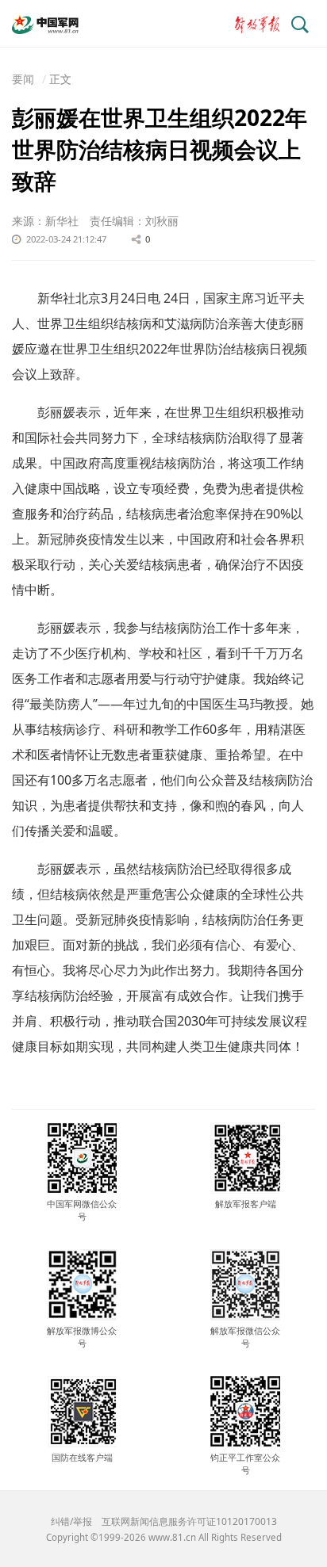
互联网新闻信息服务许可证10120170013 (189, 1521)
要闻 (23, 78)
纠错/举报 (71, 1521)
